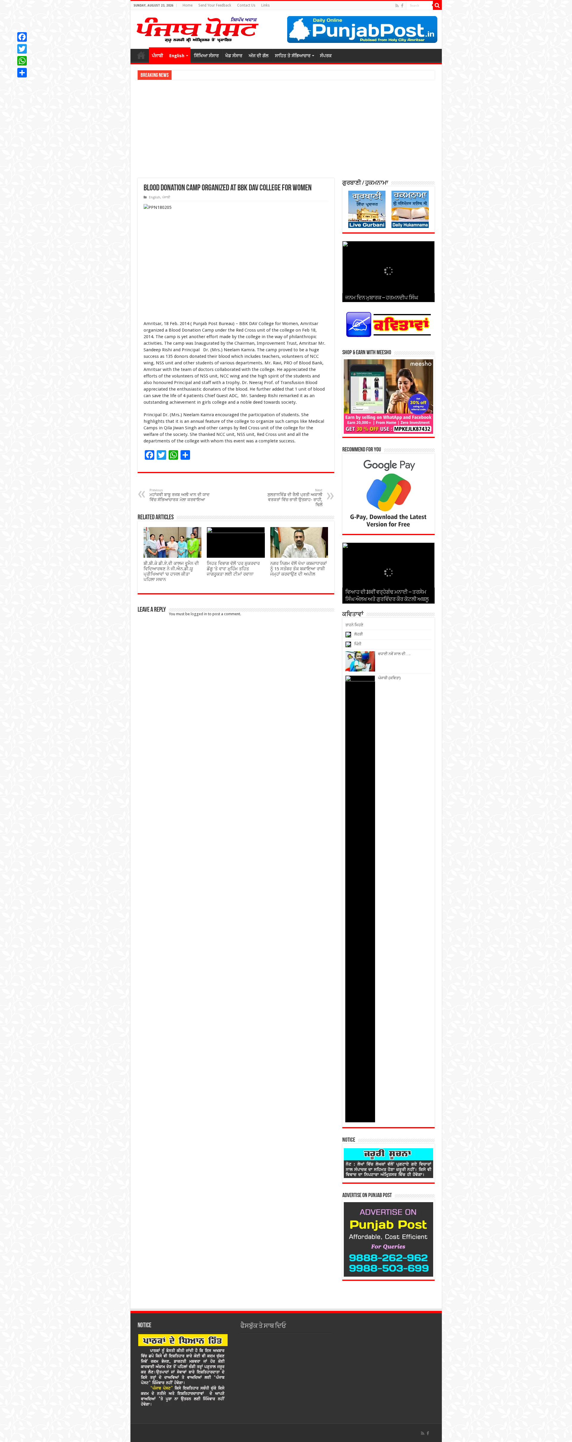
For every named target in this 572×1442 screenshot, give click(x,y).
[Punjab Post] (197, 28)
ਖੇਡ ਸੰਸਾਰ (233, 55)
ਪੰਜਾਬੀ (157, 55)
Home (187, 5)
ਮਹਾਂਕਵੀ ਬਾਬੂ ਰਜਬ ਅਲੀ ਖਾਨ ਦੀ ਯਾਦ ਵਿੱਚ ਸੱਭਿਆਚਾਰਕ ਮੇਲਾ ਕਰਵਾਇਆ (179, 495)
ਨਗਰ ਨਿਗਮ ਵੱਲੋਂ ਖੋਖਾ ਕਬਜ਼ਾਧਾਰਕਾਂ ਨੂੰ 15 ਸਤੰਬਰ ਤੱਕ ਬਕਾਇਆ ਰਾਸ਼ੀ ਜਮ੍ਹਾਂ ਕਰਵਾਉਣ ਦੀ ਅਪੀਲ (298, 569)
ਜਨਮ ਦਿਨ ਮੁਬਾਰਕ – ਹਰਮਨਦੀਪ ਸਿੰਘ (381, 298)
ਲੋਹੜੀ (358, 634)
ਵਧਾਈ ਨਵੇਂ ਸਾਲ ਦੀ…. (394, 654)
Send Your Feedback (214, 5)
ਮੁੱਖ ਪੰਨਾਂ (141, 55)
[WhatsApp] (22, 61)
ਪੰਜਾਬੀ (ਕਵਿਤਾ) (389, 678)
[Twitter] (22, 49)
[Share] (22, 73)
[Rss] (397, 5)
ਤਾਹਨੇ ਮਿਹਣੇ (354, 625)
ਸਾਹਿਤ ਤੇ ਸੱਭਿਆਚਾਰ (292, 55)
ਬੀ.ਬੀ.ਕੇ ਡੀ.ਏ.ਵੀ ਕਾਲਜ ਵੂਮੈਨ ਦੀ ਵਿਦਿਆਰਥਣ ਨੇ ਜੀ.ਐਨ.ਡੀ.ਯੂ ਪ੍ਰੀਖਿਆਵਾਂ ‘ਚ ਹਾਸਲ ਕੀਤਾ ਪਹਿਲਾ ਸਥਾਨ (171, 571)
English (176, 55)
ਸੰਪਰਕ (326, 55)
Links (265, 5)
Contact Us (246, 5)
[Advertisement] (286, 129)
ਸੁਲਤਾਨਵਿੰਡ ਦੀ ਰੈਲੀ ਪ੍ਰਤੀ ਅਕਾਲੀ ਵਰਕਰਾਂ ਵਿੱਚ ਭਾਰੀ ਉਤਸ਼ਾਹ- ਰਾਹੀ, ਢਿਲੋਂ (295, 497)
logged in (199, 614)
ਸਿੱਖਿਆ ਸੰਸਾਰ (206, 55)
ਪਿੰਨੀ (357, 644)
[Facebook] (402, 5)
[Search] (437, 5)
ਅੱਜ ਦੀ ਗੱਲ (258, 55)
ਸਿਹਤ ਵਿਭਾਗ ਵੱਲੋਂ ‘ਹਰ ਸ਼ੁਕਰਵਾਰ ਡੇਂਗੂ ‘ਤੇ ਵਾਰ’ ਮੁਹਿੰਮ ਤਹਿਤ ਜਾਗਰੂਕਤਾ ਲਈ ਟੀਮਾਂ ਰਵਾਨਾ (233, 569)
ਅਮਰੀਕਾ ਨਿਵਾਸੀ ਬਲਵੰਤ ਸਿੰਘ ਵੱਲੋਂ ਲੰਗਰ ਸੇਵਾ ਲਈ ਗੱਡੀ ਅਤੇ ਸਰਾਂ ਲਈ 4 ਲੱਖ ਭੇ (230, 75)
